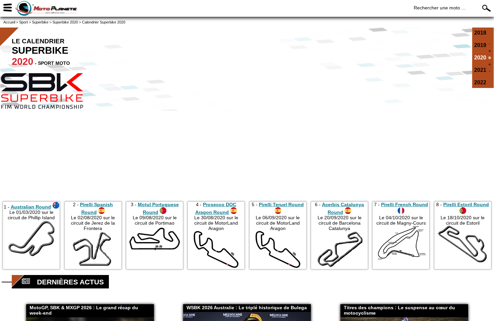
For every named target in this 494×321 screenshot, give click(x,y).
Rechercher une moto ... (439, 7)
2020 (480, 57)
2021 (480, 70)
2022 (480, 82)
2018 (480, 33)
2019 (480, 45)
